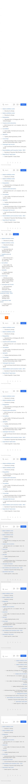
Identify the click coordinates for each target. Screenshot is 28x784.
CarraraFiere (5, 128)
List (17, 104)
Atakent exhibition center (8, 109)
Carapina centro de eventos (9, 123)
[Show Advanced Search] (14, 104)
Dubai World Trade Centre (8, 154)
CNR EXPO (4, 134)
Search (23, 104)
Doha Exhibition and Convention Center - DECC (13, 150)
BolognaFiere (5, 117)
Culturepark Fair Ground (8, 144)
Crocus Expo (5, 138)
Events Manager (8, 164)
